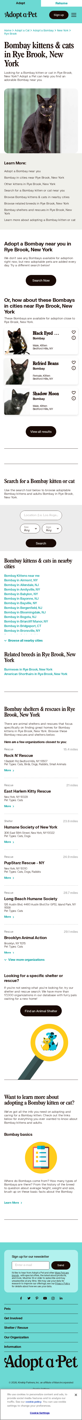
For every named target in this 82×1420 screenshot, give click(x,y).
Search (41, 543)
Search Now (41, 280)
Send (60, 1265)
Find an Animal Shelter (41, 1011)
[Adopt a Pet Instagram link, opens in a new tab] (54, 1298)
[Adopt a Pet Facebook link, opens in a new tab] (22, 1298)
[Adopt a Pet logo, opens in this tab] (41, 1366)
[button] (73, 332)
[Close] (76, 1395)
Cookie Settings (40, 1413)
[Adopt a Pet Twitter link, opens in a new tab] (30, 1298)
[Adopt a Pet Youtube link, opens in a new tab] (46, 1298)
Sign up (59, 14)
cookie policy (34, 1401)
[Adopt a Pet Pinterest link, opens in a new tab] (38, 1298)
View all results (41, 431)
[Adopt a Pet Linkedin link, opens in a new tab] (61, 1298)
